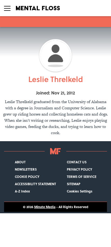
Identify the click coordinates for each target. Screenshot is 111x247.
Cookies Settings (79, 191)
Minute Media (45, 207)
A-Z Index (22, 191)
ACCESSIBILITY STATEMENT (35, 184)
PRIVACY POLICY (79, 169)
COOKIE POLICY (27, 176)
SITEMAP (73, 184)
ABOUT (20, 162)
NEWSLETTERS (26, 169)
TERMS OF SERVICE (81, 176)
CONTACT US (76, 162)
